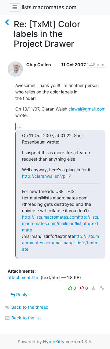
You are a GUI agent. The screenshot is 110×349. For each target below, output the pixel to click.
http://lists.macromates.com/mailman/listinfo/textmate (60, 223)
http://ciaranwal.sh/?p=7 (46, 176)
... (19, 126)
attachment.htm (23, 277)
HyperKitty (53, 341)
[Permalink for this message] (102, 288)
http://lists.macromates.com (50, 217)
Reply (21, 294)
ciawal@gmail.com (86, 108)
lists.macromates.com (49, 7)
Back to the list (25, 317)
